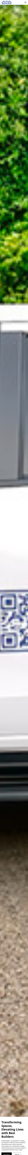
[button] (25, 2)
